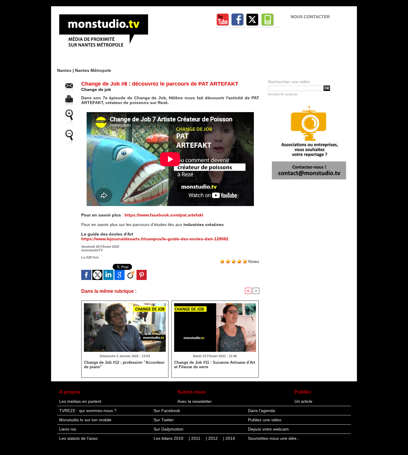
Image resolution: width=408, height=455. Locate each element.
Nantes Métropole (93, 70)
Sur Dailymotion (168, 429)
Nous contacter (310, 16)
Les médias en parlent (80, 401)
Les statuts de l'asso (78, 438)
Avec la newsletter (194, 401)
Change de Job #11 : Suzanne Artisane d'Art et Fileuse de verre (214, 364)
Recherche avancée (282, 94)
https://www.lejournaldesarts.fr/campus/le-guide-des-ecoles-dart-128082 (154, 238)
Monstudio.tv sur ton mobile (85, 419)
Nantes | (66, 70)
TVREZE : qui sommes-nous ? (87, 410)
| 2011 (195, 438)
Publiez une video (264, 419)
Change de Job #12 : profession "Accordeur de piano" (124, 364)
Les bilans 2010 (169, 438)
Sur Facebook (167, 410)
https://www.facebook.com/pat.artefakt (164, 215)
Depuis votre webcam (268, 429)
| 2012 (212, 438)
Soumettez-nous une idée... (274, 438)
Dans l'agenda (261, 410)
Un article (303, 401)
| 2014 (229, 438)
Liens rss (67, 429)
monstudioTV (92, 250)
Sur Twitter (164, 419)
